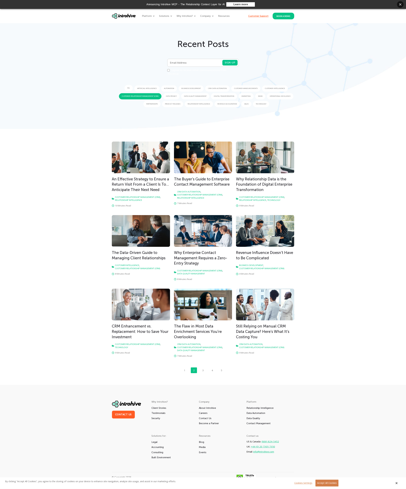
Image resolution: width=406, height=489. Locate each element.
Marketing (246, 96)
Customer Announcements (246, 88)
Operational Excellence (280, 96)
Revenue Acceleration (227, 104)
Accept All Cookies (327, 483)
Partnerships (152, 104)
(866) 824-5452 (270, 441)
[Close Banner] (397, 483)
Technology (261, 104)
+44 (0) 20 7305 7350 (263, 446)
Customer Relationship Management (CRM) (140, 96)
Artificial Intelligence (147, 88)
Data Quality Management (195, 96)
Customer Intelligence (275, 88)
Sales (246, 104)
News (260, 96)
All (128, 88)
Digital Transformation (224, 96)
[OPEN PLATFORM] (154, 16)
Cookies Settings (303, 483)
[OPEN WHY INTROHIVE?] (195, 16)
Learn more (240, 4)
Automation (169, 88)
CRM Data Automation (217, 88)
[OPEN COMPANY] (213, 16)
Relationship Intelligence (199, 104)
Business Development (191, 88)
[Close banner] (400, 4)
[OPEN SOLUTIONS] (171, 16)
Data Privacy (171, 96)
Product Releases (172, 104)
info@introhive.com (263, 451)
